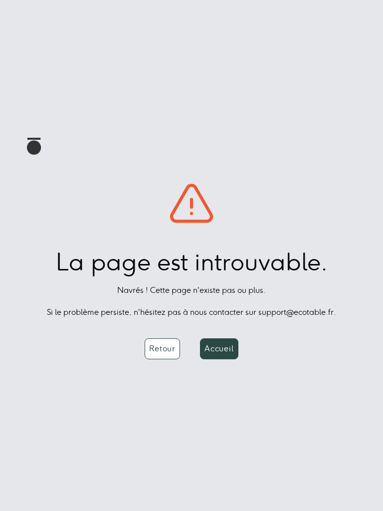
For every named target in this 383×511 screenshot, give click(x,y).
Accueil (219, 348)
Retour (162, 348)
